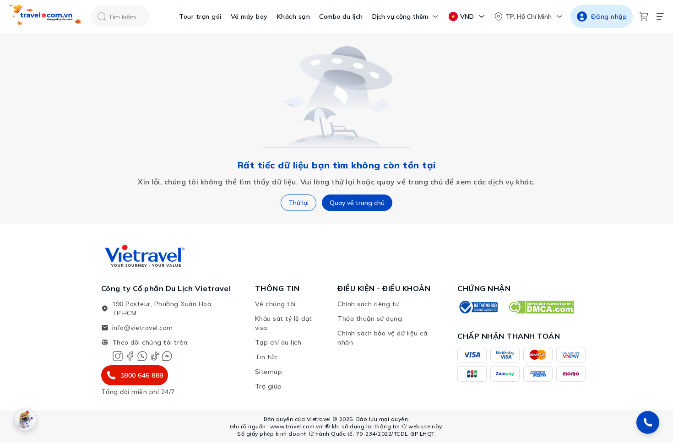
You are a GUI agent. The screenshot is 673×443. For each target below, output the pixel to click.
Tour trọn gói (200, 16)
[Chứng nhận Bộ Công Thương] (478, 307)
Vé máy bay (249, 16)
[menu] (660, 16)
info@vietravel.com (142, 328)
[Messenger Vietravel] (167, 356)
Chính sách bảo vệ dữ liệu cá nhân (382, 337)
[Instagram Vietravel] (117, 356)
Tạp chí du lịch (278, 342)
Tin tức (266, 357)
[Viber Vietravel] (142, 356)
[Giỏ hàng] (643, 16)
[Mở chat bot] (25, 419)
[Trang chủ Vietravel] (46, 16)
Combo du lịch (341, 16)
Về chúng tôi (275, 304)
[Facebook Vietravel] (130, 356)
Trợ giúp (268, 386)
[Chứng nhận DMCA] (541, 307)
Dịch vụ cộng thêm (400, 16)
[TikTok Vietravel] (154, 356)
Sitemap (268, 371)
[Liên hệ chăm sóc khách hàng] (647, 422)
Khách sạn (293, 16)
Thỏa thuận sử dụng (369, 318)
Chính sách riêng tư (368, 304)
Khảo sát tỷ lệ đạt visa (283, 323)
